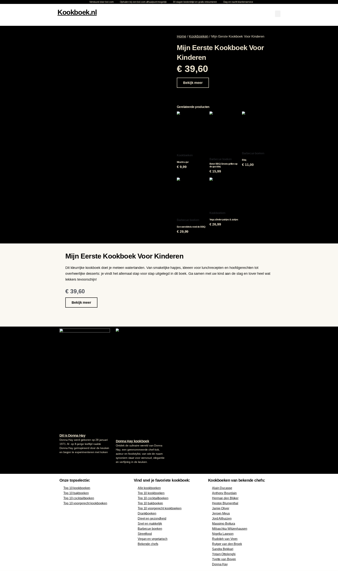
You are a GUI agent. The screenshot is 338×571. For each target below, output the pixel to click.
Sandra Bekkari (222, 549)
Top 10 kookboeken (76, 488)
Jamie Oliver (220, 508)
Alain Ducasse (222, 488)
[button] (277, 14)
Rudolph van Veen (224, 538)
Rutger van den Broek (227, 544)
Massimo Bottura (223, 523)
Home (181, 36)
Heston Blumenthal (225, 503)
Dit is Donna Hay (72, 435)
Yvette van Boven (224, 559)
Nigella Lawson (223, 533)
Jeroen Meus (221, 513)
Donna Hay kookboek (132, 441)
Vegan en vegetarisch (152, 538)
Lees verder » (67, 459)
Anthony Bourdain (224, 493)
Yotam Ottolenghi (224, 554)
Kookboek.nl (77, 12)
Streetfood (145, 533)
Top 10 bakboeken (76, 493)
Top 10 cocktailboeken (78, 498)
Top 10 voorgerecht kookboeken (85, 503)
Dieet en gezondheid (152, 518)
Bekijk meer (193, 83)
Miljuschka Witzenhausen (229, 528)
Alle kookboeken (149, 488)
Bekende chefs (148, 544)
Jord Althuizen (222, 518)
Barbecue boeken (150, 528)
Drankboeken (147, 513)
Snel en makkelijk (150, 523)
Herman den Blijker (225, 498)
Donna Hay (220, 564)
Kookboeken (198, 36)
